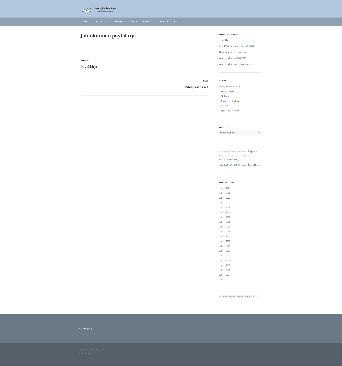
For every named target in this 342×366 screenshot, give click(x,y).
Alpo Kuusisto (223, 152)
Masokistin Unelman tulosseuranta (235, 64)
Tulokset (244, 165)
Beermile (225, 105)
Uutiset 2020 (224, 202)
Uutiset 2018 (224, 212)
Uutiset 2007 (224, 265)
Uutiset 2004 (224, 274)
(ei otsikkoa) (224, 40)
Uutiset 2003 (224, 279)
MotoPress (91, 353)
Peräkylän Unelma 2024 (229, 86)
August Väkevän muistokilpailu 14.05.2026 (237, 46)
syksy (239, 160)
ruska (249, 156)
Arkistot (223, 127)
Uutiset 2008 (224, 260)
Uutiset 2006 (224, 270)
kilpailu (252, 151)
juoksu (239, 152)
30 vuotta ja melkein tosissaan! (233, 52)
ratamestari (238, 156)
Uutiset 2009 (224, 255)
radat (232, 156)
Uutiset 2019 (224, 207)
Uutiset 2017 (224, 217)
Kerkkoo (244, 152)
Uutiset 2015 (224, 226)
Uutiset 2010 (224, 250)
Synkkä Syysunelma (230, 110)
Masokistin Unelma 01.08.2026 (232, 58)
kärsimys (227, 156)
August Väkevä (227, 91)
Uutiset (254, 164)
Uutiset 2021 (224, 197)
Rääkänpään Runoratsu (228, 159)
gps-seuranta (232, 152)
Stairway (225, 96)
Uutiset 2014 (224, 231)
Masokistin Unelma (230, 100)
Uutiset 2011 (224, 246)
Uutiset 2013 (224, 236)
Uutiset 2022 (224, 193)
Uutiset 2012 (224, 241)
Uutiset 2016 (224, 222)
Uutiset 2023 (224, 188)
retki (245, 156)
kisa (221, 155)
